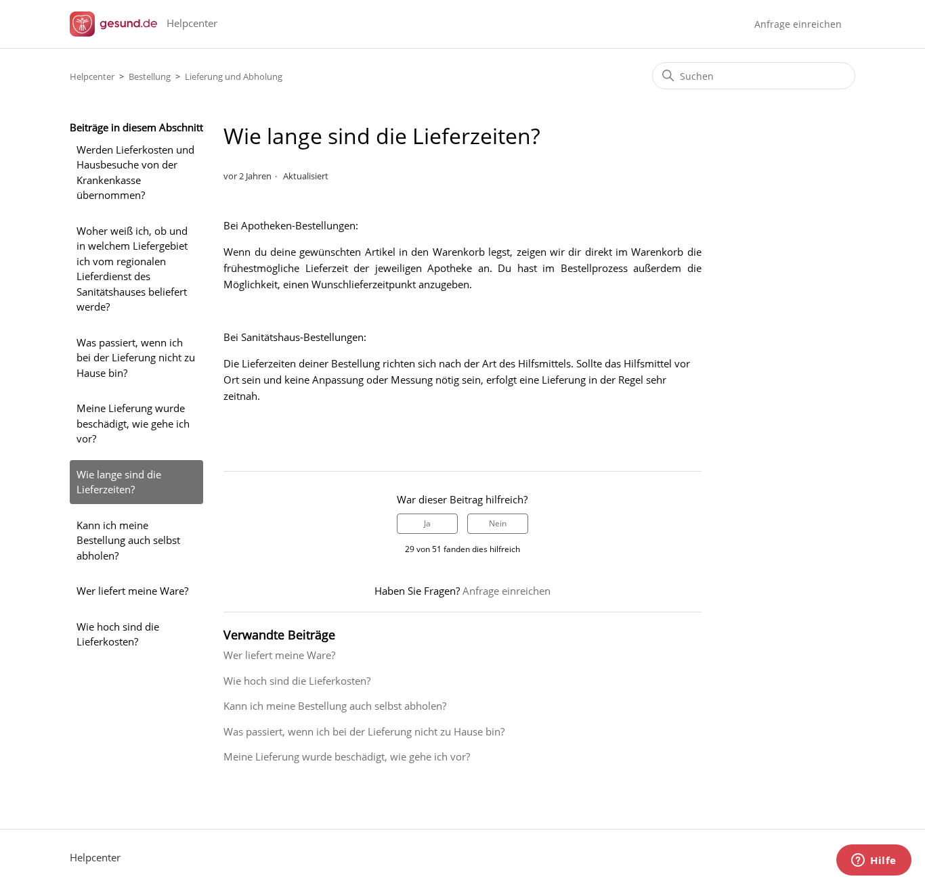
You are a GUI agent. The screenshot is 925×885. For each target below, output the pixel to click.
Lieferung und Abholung (233, 76)
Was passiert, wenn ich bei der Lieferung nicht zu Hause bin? (136, 358)
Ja (427, 523)
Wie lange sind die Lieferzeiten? (119, 482)
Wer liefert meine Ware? (132, 590)
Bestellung (150, 76)
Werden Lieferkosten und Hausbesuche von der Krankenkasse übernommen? (135, 172)
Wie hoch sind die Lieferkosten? (118, 634)
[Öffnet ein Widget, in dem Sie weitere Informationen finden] (873, 861)
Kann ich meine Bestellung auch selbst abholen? (128, 540)
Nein (498, 523)
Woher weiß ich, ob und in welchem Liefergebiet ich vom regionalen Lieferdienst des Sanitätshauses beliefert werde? (132, 269)
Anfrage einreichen (798, 24)
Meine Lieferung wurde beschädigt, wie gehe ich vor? (133, 423)
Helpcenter (92, 76)
